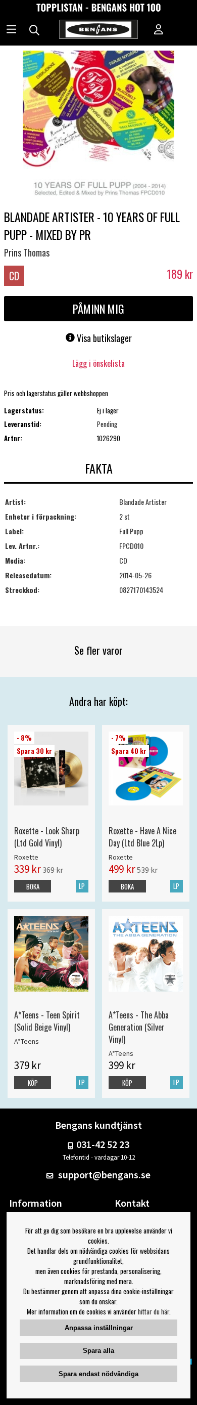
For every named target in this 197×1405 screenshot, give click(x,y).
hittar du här (153, 1311)
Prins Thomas (27, 252)
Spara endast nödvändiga (98, 1374)
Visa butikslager (103, 338)
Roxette (26, 857)
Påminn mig (98, 309)
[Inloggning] (158, 30)
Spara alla (98, 1350)
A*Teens (26, 1041)
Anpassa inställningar (99, 1328)
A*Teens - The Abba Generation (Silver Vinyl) (139, 1027)
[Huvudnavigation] (11, 30)
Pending (107, 424)
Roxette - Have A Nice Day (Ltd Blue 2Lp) (142, 837)
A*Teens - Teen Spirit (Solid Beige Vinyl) (47, 1021)
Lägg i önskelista (98, 363)
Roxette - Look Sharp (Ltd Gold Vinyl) (46, 837)
